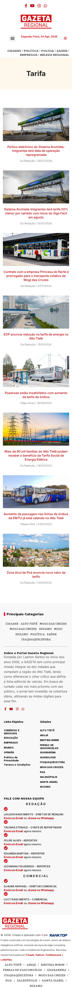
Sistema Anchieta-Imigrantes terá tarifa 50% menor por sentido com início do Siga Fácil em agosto (36, 213)
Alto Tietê (29, 623)
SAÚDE (62, 51)
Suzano (45, 629)
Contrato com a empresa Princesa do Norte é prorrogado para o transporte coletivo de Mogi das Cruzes (36, 276)
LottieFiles (6, 959)
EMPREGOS (28, 55)
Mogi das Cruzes (23, 629)
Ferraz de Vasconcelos (22, 970)
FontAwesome (53, 954)
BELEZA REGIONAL (54, 55)
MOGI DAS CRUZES (53, 623)
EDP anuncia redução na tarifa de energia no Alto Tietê (36, 336)
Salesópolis (27, 980)
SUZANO (21, 634)
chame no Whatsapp (41, 818)
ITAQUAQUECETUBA (36, 639)
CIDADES (14, 51)
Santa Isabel (53, 980)
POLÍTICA (31, 51)
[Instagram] (39, 6)
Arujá (31, 965)
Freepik (30, 954)
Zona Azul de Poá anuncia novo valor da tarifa (36, 574)
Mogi (58, 629)
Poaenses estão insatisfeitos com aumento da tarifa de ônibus (36, 395)
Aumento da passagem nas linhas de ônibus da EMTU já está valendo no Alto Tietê (36, 516)
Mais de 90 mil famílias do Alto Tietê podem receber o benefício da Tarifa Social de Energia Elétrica (36, 455)
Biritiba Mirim (53, 965)
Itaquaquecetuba (18, 975)
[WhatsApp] (45, 6)
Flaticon (40, 954)
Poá (8, 980)
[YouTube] (32, 6)
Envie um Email (13, 818)
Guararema (56, 970)
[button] (12, 38)
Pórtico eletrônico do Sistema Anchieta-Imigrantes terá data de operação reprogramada (36, 151)
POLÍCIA (47, 51)
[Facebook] (26, 6)
